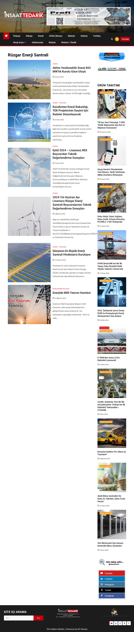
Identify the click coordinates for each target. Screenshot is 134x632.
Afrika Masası (55, 36)
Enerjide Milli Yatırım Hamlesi (72, 292)
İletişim (52, 42)
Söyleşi (84, 36)
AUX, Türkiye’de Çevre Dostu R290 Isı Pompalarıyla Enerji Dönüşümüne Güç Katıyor (110, 313)
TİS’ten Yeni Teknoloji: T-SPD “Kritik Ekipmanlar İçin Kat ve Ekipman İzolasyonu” (111, 125)
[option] (102, 69)
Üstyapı (16, 36)
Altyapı (29, 36)
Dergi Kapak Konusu (61, 289)
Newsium (70, 629)
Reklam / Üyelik (68, 42)
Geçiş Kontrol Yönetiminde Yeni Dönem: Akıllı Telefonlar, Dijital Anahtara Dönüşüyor (111, 172)
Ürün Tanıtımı (106, 93)
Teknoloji (104, 328)
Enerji (40, 36)
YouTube (125, 39)
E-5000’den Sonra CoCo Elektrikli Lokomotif (108, 359)
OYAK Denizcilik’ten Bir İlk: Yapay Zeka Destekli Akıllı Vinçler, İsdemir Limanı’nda (110, 266)
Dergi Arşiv (18, 42)
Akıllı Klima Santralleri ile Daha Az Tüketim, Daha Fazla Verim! (111, 499)
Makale (71, 36)
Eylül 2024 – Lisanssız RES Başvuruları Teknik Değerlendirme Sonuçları (70, 154)
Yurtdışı (96, 36)
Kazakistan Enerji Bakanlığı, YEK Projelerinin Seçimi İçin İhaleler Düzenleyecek (70, 110)
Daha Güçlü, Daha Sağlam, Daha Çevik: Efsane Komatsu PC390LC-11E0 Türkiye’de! (111, 219)
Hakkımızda (37, 42)
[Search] (112, 39)
